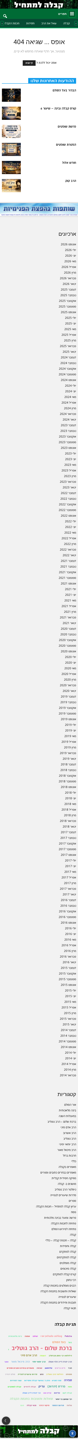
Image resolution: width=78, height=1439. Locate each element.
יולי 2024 (70, 385)
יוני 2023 (70, 459)
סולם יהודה (10, 1374)
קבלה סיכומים (68, 1268)
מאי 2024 (70, 397)
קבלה (66, 23)
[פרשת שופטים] (11, 131)
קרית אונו (47, 1393)
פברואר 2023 (68, 481)
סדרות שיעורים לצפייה (63, 1195)
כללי (73, 1161)
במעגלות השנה (67, 1116)
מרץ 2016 (70, 951)
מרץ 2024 (70, 408)
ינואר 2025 (69, 351)
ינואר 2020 (69, 691)
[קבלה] (39, 4)
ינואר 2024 (69, 419)
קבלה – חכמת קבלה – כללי (60, 1240)
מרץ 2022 (70, 544)
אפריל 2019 (69, 742)
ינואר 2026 (69, 284)
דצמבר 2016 (68, 900)
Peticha (68, 1336)
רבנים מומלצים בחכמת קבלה (59, 1285)
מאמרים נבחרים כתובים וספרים (58, 1172)
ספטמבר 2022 (67, 510)
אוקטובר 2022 (67, 504)
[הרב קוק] (11, 185)
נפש (42, 1374)
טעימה (39, 1368)
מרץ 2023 (70, 476)
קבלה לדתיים (30, 1386)
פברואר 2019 (68, 753)
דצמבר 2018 (68, 764)
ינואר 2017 (69, 894)
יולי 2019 (70, 725)
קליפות (57, 1393)
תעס (22, 1405)
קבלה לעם (67, 1393)
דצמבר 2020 (68, 628)
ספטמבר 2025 (67, 306)
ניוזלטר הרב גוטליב (65, 1189)
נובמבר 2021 (68, 566)
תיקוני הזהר (44, 1405)
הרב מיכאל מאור (66, 1150)
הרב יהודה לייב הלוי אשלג (60, 1361)
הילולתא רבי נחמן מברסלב (60, 1355)
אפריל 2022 (69, 538)
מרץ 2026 (70, 272)
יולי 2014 (70, 1052)
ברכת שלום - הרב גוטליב (42, 1348)
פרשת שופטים (67, 127)
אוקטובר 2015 (67, 973)
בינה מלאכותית (67, 1110)
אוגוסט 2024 (68, 380)
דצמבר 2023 (68, 425)
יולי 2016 (70, 928)
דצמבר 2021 (68, 561)
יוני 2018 (70, 798)
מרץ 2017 (70, 883)
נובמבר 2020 (68, 634)
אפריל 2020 (69, 674)
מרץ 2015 (70, 1013)
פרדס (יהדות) (56, 1386)
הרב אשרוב (69, 1133)
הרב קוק (70, 181)
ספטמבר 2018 (67, 781)
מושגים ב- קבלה (67, 1184)
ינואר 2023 (69, 487)
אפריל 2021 (69, 606)
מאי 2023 (70, 465)
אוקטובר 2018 (67, 775)
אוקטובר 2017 (67, 843)
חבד (70, 1368)
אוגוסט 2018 (68, 787)
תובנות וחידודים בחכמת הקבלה (58, 1302)
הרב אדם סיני (68, 1127)
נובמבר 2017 (68, 838)
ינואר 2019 (69, 758)
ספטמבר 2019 (67, 713)
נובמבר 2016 (68, 905)
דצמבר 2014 (68, 1030)
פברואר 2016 (68, 956)
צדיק (41, 1386)
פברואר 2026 (68, 278)
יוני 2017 (70, 866)
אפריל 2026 (69, 267)
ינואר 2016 (69, 962)
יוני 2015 (70, 996)
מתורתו (69, 1374)
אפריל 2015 (69, 1007)
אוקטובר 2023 (67, 436)
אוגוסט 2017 (68, 855)
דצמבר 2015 (68, 968)
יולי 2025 (70, 318)
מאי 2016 (70, 939)
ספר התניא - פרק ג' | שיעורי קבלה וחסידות (42, 1380)
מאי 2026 (70, 261)
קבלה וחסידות (68, 1246)
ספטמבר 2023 (67, 442)
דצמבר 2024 (68, 357)
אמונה (27, 1336)
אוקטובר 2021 (67, 572)
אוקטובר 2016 (67, 911)
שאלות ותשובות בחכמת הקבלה (58, 1291)
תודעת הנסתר (58, 1405)
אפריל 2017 (69, 877)
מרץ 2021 (70, 612)
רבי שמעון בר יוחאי (63, 1399)
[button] (5, 14)
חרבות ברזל (69, 1155)
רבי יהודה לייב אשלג (31, 1393)
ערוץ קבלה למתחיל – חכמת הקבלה (56, 1206)
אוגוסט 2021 (68, 583)
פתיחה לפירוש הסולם (63, 1229)
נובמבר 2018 (68, 770)
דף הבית (29, 63)
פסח (73, 1212)
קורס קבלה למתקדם (64, 1274)
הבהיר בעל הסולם (64, 90)
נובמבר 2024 (68, 363)
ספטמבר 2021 (67, 578)
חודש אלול (69, 163)
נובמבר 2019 (68, 702)
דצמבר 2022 (68, 493)
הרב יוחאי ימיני (67, 1144)
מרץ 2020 (70, 679)
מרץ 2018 (70, 815)
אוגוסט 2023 (68, 448)
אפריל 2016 (69, 945)
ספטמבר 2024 (67, 374)
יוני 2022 (70, 527)
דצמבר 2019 (68, 696)
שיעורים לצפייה (67, 1297)
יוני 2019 (70, 730)
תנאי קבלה (70, 1308)
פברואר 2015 (68, 1019)
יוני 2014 (70, 1058)
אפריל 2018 (69, 809)
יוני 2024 (70, 391)
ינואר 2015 (69, 1024)
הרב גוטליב (69, 1138)
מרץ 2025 (70, 340)
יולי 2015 (70, 990)
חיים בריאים (60, 1368)
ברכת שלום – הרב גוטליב (62, 1121)
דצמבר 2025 (68, 289)
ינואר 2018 (69, 826)
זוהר (7, 1362)
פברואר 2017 (68, 888)
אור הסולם (70, 1104)
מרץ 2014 (70, 1069)
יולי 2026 (70, 250)
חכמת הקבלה (11, 23)
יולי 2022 (70, 521)
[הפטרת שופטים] (11, 149)
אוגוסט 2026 (68, 244)
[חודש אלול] (11, 167)
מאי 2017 (70, 872)
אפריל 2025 (69, 335)
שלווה (69, 1405)
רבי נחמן (71, 1280)
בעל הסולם (59, 1342)
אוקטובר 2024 (67, 368)
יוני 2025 (70, 323)
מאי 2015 (70, 1002)
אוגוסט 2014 (68, 1047)
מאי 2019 (70, 736)
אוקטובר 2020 (67, 640)
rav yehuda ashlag (51, 1336)
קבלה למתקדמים (66, 1257)
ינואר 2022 (69, 555)
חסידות (30, 23)
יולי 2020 (70, 657)
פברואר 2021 (68, 617)
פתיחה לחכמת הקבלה (63, 1223)
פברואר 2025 (68, 346)
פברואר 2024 (68, 414)
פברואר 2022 (68, 549)
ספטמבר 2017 (67, 849)
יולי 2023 (70, 453)
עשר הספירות (16, 1380)
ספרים (72, 1201)
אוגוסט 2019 (68, 719)
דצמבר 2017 (68, 832)
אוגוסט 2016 (68, 922)
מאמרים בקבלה (67, 1167)
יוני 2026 (70, 255)
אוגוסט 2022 (68, 515)
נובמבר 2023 (68, 431)
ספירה (68, 1380)
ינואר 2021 (69, 623)
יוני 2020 (70, 662)
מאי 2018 (70, 804)
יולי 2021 (70, 589)
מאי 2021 (70, 600)
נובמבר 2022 (68, 498)
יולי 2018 (70, 792)
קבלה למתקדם (67, 1251)
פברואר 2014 (68, 1075)
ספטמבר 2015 (67, 979)
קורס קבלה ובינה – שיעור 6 (58, 108)
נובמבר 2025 (68, 295)
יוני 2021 (70, 595)
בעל (70, 1342)
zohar (35, 1336)
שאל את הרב (48, 23)
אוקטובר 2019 (67, 708)
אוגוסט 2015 (68, 985)
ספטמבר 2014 (67, 1041)
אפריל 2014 (69, 1064)
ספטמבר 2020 (67, 645)
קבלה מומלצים (68, 1263)
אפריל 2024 (69, 402)
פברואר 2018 (68, 821)
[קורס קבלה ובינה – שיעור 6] (11, 113)
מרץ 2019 (70, 747)
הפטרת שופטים (66, 145)
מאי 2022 (70, 532)
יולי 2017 (70, 860)
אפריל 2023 (69, 470)
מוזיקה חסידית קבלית (64, 1178)
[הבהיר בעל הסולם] (11, 95)
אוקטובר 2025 (67, 301)
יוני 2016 (70, 934)
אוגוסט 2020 (68, 651)
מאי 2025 (70, 329)
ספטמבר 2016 (67, 917)
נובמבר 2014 (68, 1035)
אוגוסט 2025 (68, 312)
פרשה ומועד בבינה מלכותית (60, 1217)
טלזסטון (48, 1368)
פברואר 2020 (68, 685)
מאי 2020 (70, 668)
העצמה (43, 1355)
